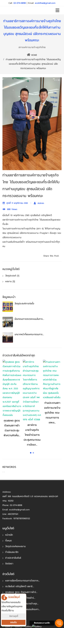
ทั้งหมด (8, 541)
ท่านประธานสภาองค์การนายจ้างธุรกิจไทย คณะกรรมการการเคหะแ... (52, 413)
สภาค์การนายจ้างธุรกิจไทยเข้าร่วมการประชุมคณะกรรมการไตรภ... (32, 436)
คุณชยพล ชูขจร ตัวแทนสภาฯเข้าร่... (21, 593)
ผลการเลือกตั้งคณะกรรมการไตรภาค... (22, 581)
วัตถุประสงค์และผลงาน (15, 547)
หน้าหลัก (9, 535)
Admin (40, 204)
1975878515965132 (21, 519)
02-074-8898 (20, 3)
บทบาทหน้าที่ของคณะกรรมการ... (29, 335)
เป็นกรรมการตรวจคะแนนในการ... (29, 320)
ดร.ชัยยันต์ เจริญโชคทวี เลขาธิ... (19, 587)
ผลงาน (10, 282)
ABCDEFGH (13, 515)
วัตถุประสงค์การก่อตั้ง (24, 304)
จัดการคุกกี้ (13, 616)
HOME (33, 55)
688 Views (11, 210)
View (12, 389)
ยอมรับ (13, 622)
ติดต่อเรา (9, 564)
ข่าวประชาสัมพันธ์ (13, 558)
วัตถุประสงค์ (12, 276)
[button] (30, 453)
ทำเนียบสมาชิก (11, 553)
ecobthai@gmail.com (45, 3)
